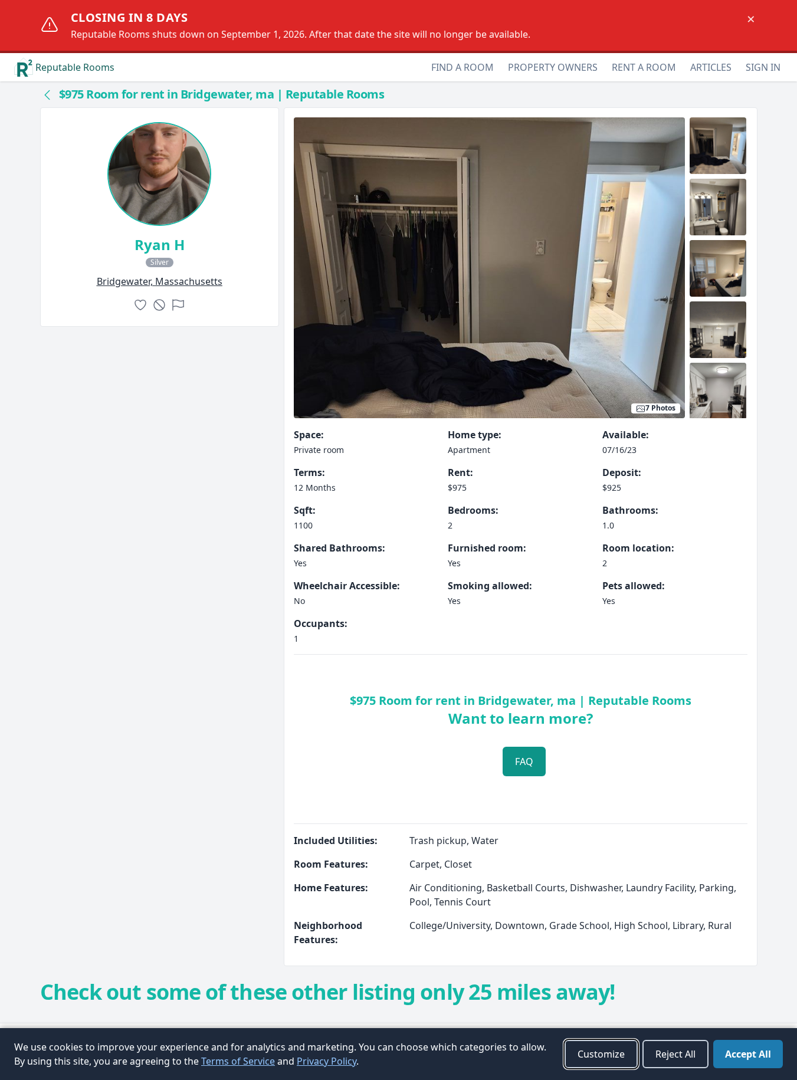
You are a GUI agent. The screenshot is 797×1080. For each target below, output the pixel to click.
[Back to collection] (47, 94)
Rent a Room (644, 67)
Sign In (763, 67)
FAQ (524, 761)
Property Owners (553, 67)
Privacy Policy (326, 1061)
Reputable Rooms (74, 67)
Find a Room (462, 67)
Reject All (675, 1054)
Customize (601, 1054)
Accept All (748, 1054)
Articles (711, 67)
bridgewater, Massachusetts (159, 281)
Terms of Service (238, 1061)
